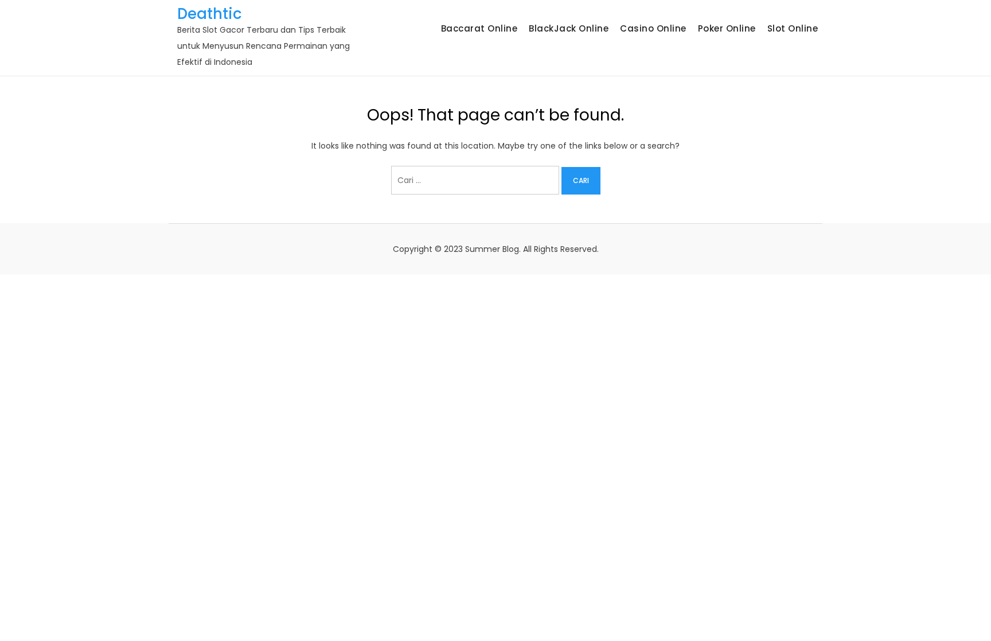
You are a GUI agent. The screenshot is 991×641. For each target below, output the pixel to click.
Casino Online (653, 28)
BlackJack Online (568, 28)
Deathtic (209, 13)
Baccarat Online (479, 28)
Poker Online (727, 28)
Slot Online (792, 28)
